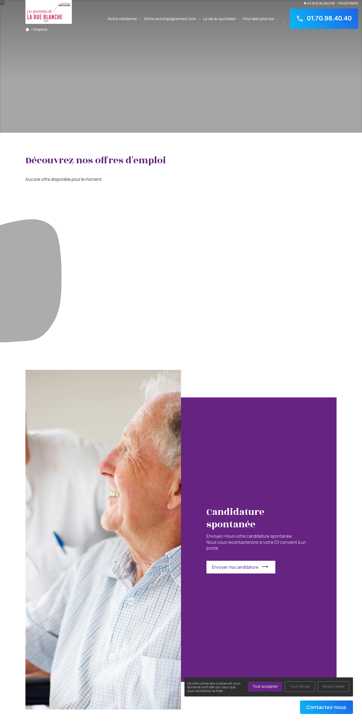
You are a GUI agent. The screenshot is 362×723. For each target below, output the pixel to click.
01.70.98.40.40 (329, 18)
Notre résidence (122, 18)
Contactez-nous (326, 707)
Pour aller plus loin (258, 18)
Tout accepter (265, 686)
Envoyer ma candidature (235, 567)
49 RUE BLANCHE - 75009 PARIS (332, 3)
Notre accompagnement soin (170, 18)
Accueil (27, 29)
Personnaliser (333, 686)
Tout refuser (300, 686)
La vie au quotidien (219, 18)
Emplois (40, 29)
